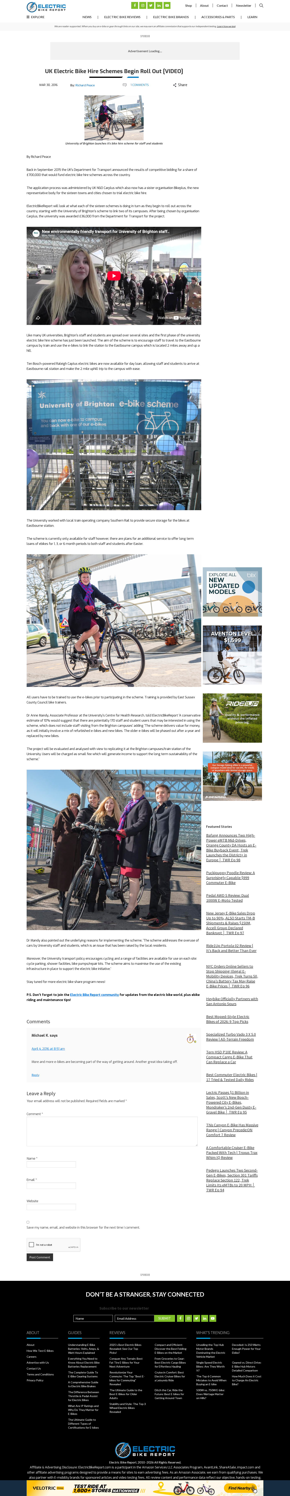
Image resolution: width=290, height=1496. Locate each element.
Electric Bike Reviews (122, 17)
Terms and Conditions (40, 1374)
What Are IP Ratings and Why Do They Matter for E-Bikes (83, 1409)
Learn (252, 17)
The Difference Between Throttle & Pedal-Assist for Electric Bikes (83, 1396)
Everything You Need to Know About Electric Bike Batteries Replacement (84, 1362)
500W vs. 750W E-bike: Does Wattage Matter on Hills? (210, 1394)
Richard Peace (85, 85)
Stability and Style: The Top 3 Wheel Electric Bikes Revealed (127, 1407)
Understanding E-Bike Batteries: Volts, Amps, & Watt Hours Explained (83, 1348)
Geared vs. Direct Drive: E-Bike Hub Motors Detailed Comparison (246, 1366)
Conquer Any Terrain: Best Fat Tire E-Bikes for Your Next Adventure (126, 1362)
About (204, 5)
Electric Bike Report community (94, 995)
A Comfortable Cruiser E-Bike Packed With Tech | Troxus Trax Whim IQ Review (231, 1152)
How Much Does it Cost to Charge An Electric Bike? (246, 1380)
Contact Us (34, 1368)
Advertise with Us (38, 1362)
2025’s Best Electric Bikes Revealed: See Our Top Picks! (125, 1348)
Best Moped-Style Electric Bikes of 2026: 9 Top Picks (227, 1019)
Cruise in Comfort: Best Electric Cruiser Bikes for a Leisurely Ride (170, 1376)
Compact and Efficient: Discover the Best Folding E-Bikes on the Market (170, 1348)
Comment (35, 1114)
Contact (222, 5)
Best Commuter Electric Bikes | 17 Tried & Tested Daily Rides (231, 1077)
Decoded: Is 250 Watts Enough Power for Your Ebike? (246, 1348)
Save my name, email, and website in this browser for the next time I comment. (83, 1227)
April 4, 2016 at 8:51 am (48, 1049)
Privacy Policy (35, 1380)
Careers (31, 1356)
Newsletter (243, 5)
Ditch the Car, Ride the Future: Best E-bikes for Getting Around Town (169, 1394)
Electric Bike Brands (171, 17)
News (87, 17)
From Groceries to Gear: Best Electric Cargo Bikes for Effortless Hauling (170, 1362)
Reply (35, 1075)
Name (32, 1158)
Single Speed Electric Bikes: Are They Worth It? (210, 1366)
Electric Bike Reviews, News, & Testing (46, 7)
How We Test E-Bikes (40, 1350)
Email (32, 1180)
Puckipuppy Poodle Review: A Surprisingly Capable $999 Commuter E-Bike (230, 877)
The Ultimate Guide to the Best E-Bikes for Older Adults (125, 1394)
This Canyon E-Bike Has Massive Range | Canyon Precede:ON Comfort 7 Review (232, 1129)
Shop (188, 5)
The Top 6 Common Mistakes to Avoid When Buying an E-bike (211, 1380)
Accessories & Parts (218, 17)
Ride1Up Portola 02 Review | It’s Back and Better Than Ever (231, 948)
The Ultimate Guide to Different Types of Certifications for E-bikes (83, 1423)
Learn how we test (226, 26)
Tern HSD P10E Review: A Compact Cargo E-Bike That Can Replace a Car (229, 1056)
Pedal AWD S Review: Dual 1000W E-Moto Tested (227, 898)
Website (32, 1201)
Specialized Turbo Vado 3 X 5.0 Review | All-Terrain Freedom (231, 1037)
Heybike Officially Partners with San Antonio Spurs (232, 1001)
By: (82, 85)
